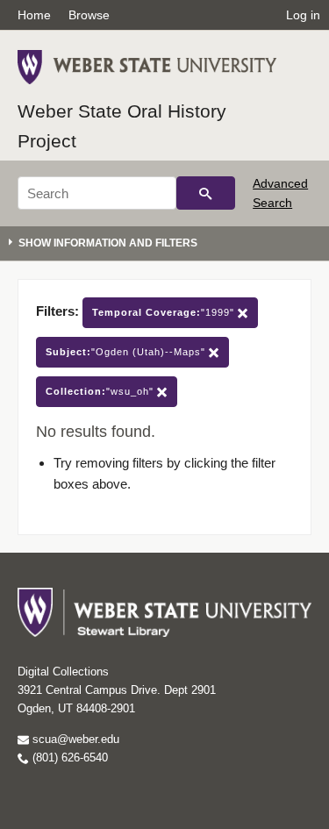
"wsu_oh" (101, 391)
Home (34, 15)
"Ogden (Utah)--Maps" (127, 352)
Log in (303, 15)
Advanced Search (280, 193)
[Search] (205, 193)
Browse (89, 15)
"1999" (165, 312)
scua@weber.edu (74, 739)
